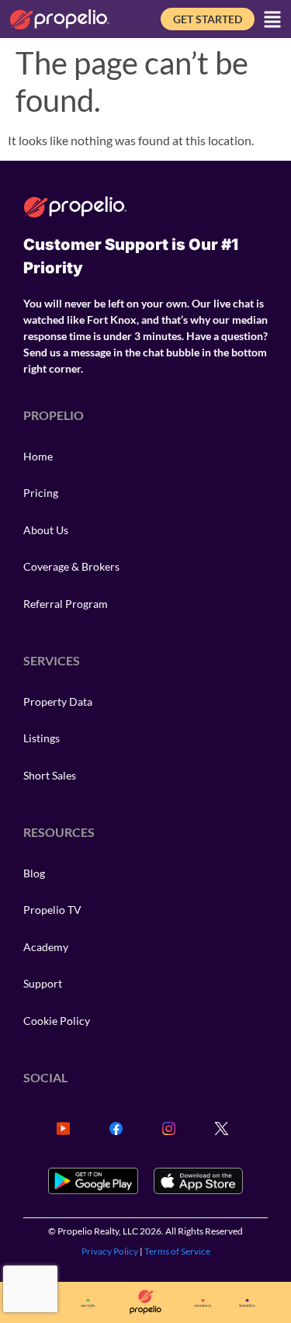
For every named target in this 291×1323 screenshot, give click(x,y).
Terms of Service (177, 1251)
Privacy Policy (109, 1251)
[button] (272, 19)
